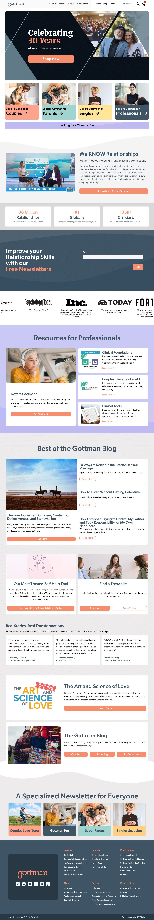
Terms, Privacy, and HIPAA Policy (134, 917)
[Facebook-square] (24, 884)
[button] (40, 172)
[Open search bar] (138, 4)
